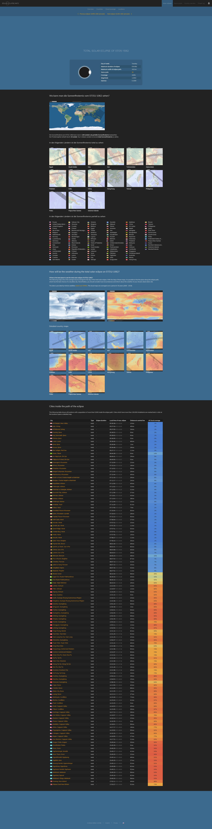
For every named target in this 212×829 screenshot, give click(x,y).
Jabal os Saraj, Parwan (60, 565)
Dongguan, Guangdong (60, 625)
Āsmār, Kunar (57, 574)
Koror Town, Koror (59, 754)
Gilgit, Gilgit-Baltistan (59, 583)
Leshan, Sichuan (58, 586)
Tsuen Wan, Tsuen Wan (60, 643)
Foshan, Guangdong (59, 610)
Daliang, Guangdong (59, 616)
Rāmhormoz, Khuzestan (60, 474)
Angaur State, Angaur (60, 742)
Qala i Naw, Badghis (59, 541)
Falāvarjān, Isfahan (59, 486)
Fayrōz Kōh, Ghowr (59, 543)
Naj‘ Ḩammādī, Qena (59, 435)
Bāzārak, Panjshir (58, 571)
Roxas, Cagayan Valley (60, 721)
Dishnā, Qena (57, 438)
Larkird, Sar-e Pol (58, 552)
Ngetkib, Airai (57, 760)
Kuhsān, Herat (57, 522)
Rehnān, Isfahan (58, 495)
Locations (121, 9)
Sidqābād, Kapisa (58, 568)
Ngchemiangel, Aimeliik (60, 751)
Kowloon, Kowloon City (60, 670)
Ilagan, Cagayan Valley (60, 736)
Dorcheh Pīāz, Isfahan (60, 492)
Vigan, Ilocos (57, 685)
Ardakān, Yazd (57, 504)
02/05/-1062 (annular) (92, 14)
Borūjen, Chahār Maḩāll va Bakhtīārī (64, 480)
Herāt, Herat (57, 534)
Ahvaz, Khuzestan (59, 465)
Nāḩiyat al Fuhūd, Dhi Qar (61, 459)
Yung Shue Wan (58, 646)
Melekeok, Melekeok (59, 772)
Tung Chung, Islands (59, 631)
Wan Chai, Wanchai (59, 661)
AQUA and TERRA (81, 286)
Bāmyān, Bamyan (58, 556)
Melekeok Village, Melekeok (61, 778)
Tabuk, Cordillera (58, 709)
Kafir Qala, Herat (58, 519)
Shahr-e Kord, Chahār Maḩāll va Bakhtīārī (66, 477)
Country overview (189, 3)
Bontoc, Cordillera (58, 700)
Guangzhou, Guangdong (61, 613)
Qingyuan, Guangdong (60, 607)
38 (132, 72)
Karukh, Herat (57, 537)
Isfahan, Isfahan (58, 498)
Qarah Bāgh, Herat (59, 528)
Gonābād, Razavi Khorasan (61, 510)
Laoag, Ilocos (57, 694)
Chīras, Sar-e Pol (58, 549)
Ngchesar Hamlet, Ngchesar (62, 769)
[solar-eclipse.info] (10, 3)
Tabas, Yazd (57, 507)
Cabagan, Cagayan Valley (61, 733)
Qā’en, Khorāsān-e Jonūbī (61, 513)
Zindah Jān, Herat (58, 525)
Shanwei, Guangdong (60, 682)
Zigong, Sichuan (58, 592)
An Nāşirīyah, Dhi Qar (60, 456)
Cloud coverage (111, 9)
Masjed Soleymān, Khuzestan (62, 471)
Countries (99, 9)
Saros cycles (178, 3)
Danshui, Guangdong (59, 679)
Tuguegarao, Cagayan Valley (62, 730)
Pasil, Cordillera (58, 703)
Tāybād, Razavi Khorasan (61, 516)
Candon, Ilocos (57, 688)
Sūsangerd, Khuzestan (60, 462)
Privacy (116, 823)
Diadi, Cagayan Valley (60, 706)
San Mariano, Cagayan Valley (62, 739)
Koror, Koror (57, 748)
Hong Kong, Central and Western (63, 649)
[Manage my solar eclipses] (209, 3)
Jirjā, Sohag (56, 426)
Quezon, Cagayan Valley (61, 718)
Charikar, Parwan (58, 562)
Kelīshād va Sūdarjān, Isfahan (62, 489)
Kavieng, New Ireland (59, 781)
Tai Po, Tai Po (57, 658)
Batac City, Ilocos (58, 691)
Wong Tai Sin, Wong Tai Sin (62, 664)
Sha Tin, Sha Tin (58, 667)
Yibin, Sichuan (57, 589)
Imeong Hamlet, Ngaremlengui (62, 763)
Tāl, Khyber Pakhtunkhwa (61, 580)
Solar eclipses (167, 3)
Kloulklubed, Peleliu (59, 745)
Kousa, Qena (57, 447)
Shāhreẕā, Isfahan (58, 501)
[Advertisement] (106, 30)
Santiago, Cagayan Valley (61, 712)
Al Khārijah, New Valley (60, 423)
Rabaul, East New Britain (61, 784)
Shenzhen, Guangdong (60, 640)
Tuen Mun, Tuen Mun (59, 634)
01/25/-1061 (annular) (119, 14)
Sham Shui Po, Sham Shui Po (62, 655)
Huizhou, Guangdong (60, 676)
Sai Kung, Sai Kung (59, 673)
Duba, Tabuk (57, 453)
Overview (90, 9)
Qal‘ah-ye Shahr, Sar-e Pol (61, 546)
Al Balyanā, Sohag (59, 429)
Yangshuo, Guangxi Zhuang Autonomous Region (68, 601)
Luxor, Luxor (57, 441)
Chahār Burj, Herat (59, 531)
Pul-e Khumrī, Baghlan (60, 559)
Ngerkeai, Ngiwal (58, 775)
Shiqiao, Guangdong (59, 619)
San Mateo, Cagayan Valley (62, 715)
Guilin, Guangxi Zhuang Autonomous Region (67, 598)
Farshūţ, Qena (57, 432)
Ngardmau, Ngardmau (60, 766)
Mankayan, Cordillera (59, 697)
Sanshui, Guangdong (59, 604)
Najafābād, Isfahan (59, 483)
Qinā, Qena (56, 444)
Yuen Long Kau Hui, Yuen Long (62, 637)
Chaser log (201, 3)
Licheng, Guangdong (59, 628)
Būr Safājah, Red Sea (59, 450)
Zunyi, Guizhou (57, 595)
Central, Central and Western (62, 652)
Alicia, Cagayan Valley (60, 727)
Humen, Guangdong (59, 622)
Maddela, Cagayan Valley (61, 724)
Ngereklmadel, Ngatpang (61, 757)
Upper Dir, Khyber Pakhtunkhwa (63, 577)
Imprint (107, 823)
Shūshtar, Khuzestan (59, 468)
